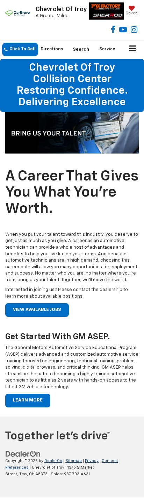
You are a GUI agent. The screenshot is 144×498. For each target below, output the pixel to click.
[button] (20, 49)
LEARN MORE (28, 400)
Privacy (92, 461)
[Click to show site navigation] (133, 50)
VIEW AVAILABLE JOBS (37, 309)
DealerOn (53, 461)
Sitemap (73, 461)
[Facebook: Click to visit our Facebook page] (113, 30)
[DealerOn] (23, 454)
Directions (52, 49)
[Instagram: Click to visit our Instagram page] (134, 30)
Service (107, 49)
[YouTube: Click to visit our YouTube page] (123, 30)
